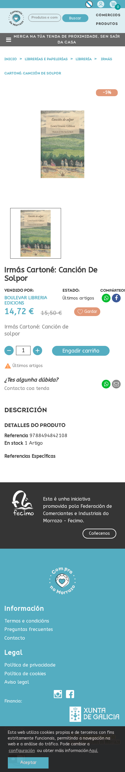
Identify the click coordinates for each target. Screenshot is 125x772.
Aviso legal (16, 682)
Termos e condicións (26, 621)
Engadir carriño (80, 351)
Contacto (14, 638)
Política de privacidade (30, 665)
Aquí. (93, 750)
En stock (13, 443)
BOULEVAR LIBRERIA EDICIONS (25, 300)
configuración (22, 750)
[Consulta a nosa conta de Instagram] (58, 694)
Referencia (16, 435)
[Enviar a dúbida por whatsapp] (106, 384)
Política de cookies (25, 673)
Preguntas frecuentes (28, 629)
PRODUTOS (107, 24)
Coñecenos (99, 533)
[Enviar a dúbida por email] (116, 384)
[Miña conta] (101, 4)
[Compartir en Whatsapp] (106, 298)
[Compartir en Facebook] (116, 298)
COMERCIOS (108, 15)
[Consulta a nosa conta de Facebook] (70, 694)
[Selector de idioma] (89, 5)
